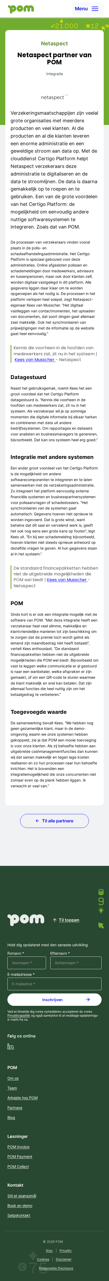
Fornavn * (15, 953)
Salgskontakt (18, 1215)
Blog (11, 1117)
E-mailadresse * (21, 974)
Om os (13, 1078)
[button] (88, 8)
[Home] (19, 9)
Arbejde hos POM (22, 1097)
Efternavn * (60, 953)
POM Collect (18, 1166)
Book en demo (19, 1205)
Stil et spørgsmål (21, 1195)
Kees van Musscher (35, 360)
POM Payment (19, 1156)
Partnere (14, 1107)
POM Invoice (18, 1146)
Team (12, 1088)
